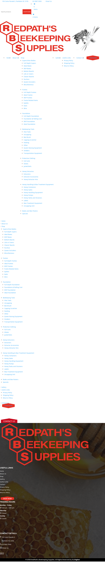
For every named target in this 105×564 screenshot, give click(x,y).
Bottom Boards (29, 71)
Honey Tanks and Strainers (33, 198)
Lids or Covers (28, 74)
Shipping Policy (69, 63)
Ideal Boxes (27, 66)
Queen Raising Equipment (33, 148)
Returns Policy (69, 66)
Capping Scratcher (30, 140)
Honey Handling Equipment (33, 192)
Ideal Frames (28, 95)
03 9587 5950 (37, 1)
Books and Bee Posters (30, 211)
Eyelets (26, 103)
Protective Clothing (28, 158)
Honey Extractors (28, 171)
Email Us (48, 1)
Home (8, 58)
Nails (25, 106)
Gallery (58, 58)
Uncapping (27, 134)
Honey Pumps (28, 195)
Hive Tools (27, 132)
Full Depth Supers (30, 63)
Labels (26, 200)
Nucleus (26, 79)
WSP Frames (28, 98)
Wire (25, 108)
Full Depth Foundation (31, 116)
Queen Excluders (29, 82)
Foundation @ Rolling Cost (33, 119)
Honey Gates (28, 190)
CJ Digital (76, 560)
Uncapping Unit (29, 206)
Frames (24, 90)
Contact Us (80, 58)
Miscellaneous (29, 85)
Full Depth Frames (30, 92)
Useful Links (66, 58)
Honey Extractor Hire (31, 179)
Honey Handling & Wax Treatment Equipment (38, 184)
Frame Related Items (31, 100)
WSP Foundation (29, 121)
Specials (25, 214)
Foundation (26, 113)
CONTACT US (9, 421)
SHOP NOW (27, 12)
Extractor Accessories (31, 177)
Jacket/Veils (27, 166)
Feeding (26, 143)
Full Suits (27, 161)
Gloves (26, 164)
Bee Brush (27, 137)
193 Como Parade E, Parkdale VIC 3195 (15, 1)
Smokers (27, 151)
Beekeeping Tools (28, 129)
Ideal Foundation (29, 124)
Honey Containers (30, 187)
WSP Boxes (27, 68)
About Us (16, 58)
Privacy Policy (68, 60)
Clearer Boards (29, 77)
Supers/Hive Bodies (29, 60)
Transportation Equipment (33, 153)
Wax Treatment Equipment (33, 203)
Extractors (27, 174)
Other (26, 145)
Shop (22, 58)
